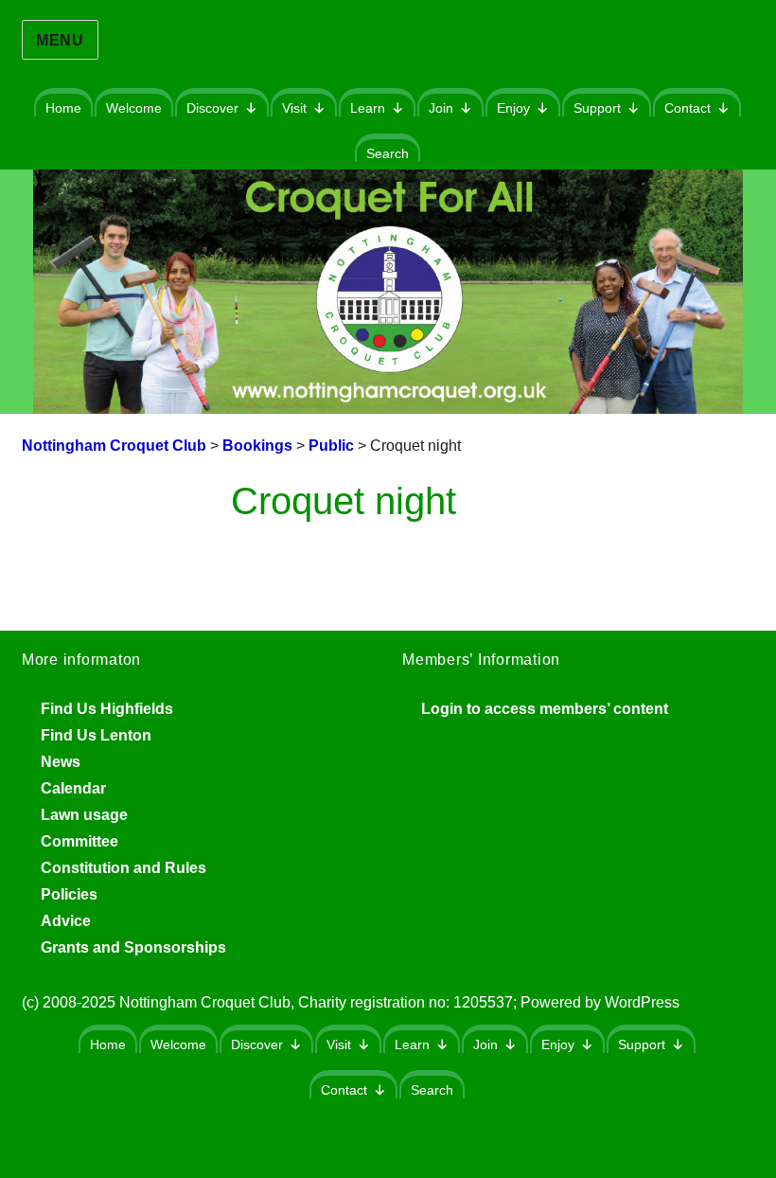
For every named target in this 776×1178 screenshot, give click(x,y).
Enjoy (513, 108)
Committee (79, 841)
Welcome (134, 108)
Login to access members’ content (544, 709)
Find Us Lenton (96, 735)
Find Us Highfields (107, 709)
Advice (66, 921)
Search (387, 153)
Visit (294, 108)
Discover (212, 108)
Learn (367, 108)
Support (597, 108)
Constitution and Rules (123, 868)
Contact (687, 108)
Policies (69, 894)
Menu (60, 40)
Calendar (73, 788)
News (60, 762)
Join (441, 108)
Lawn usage (84, 815)
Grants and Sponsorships (133, 947)
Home (63, 108)
